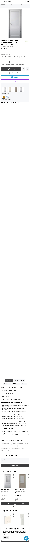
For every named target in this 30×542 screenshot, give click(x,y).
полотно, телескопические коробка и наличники (13, 64)
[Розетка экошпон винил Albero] (8, 520)
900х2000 (23, 56)
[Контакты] (19, 2)
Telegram (16, 77)
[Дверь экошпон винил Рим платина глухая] (15, 23)
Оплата (17, 383)
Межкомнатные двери (15, 4)
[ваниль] (10, 89)
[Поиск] (16, 2)
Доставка (8, 383)
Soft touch (3, 450)
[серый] (15, 89)
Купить (8, 503)
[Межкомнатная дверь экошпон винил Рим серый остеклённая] (22, 481)
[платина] (21, 89)
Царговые (15, 445)
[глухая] (3, 97)
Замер (25, 383)
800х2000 (16, 56)
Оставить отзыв (15, 465)
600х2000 (4, 56)
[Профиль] (22, 2)
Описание (9, 380)
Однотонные (4, 445)
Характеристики (20, 380)
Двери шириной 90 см (5, 443)
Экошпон (26, 443)
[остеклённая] (7, 97)
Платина (20, 445)
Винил (9, 445)
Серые (23, 448)
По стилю (23, 4)
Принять (6, 537)
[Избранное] (23, 69)
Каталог (7, 4)
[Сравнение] (27, 69)
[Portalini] (7, 2)
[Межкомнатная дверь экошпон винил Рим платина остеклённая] (8, 481)
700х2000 (10, 56)
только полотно (5, 62)
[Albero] (26, 41)
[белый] (4, 89)
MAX (16, 81)
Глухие (8, 450)
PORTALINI (3, 4)
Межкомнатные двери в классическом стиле (10, 448)
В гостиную (20, 443)
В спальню (14, 443)
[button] (13, 506)
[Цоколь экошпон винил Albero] (22, 520)
